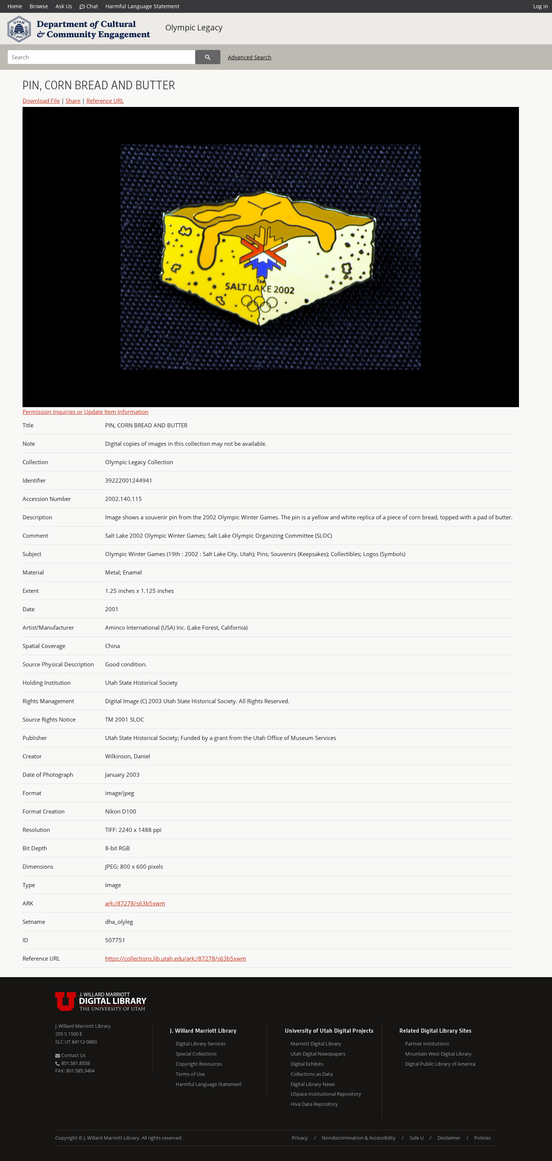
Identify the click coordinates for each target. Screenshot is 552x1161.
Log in (540, 6)
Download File (41, 100)
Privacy (300, 1137)
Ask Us (64, 6)
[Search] (207, 57)
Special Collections (196, 1053)
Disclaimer (448, 1137)
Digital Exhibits (307, 1063)
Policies (482, 1137)
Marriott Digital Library (316, 1043)
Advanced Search (249, 57)
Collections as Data (312, 1074)
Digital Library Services (201, 1043)
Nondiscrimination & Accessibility (359, 1137)
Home (15, 6)
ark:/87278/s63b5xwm (135, 903)
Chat (91, 6)
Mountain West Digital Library (438, 1053)
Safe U (417, 1137)
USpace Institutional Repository (326, 1093)
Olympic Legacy (194, 27)
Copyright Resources (199, 1063)
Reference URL (105, 100)
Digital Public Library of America (440, 1063)
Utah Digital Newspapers (318, 1053)
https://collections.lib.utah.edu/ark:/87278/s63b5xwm (175, 958)
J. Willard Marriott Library (83, 1026)
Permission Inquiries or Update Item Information (85, 411)
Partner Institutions (427, 1043)
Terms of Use (190, 1074)
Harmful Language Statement (142, 6)
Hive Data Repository (314, 1104)
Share (73, 100)
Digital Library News (313, 1084)
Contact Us (73, 1055)
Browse (39, 6)
